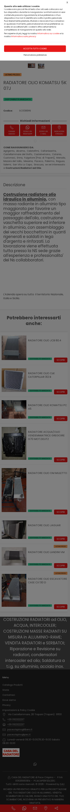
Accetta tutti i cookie (35, 48)
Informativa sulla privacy (23, 36)
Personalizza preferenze (35, 55)
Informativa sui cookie (48, 33)
